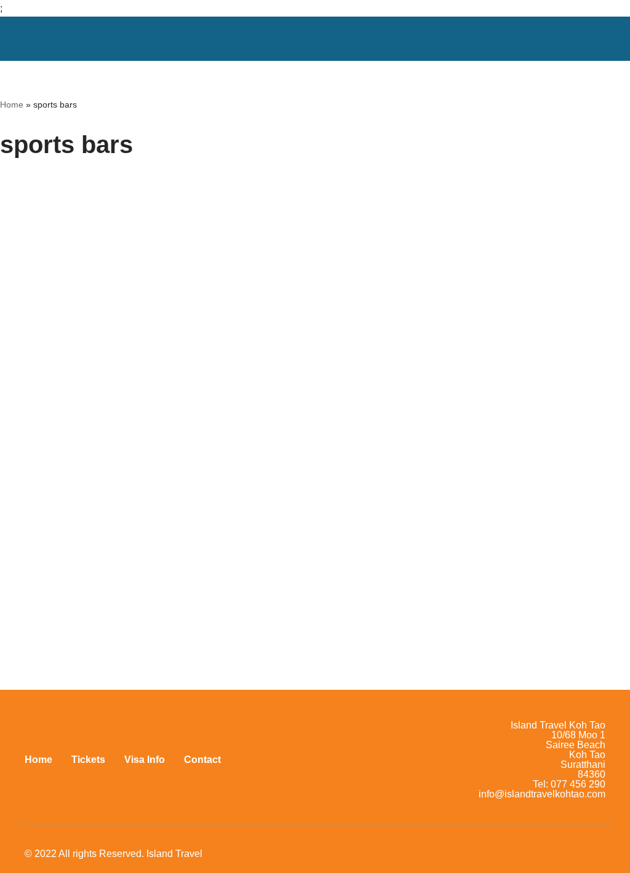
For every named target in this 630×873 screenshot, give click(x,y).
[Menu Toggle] (591, 39)
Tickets (88, 759)
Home (11, 104)
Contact (202, 759)
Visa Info (144, 759)
